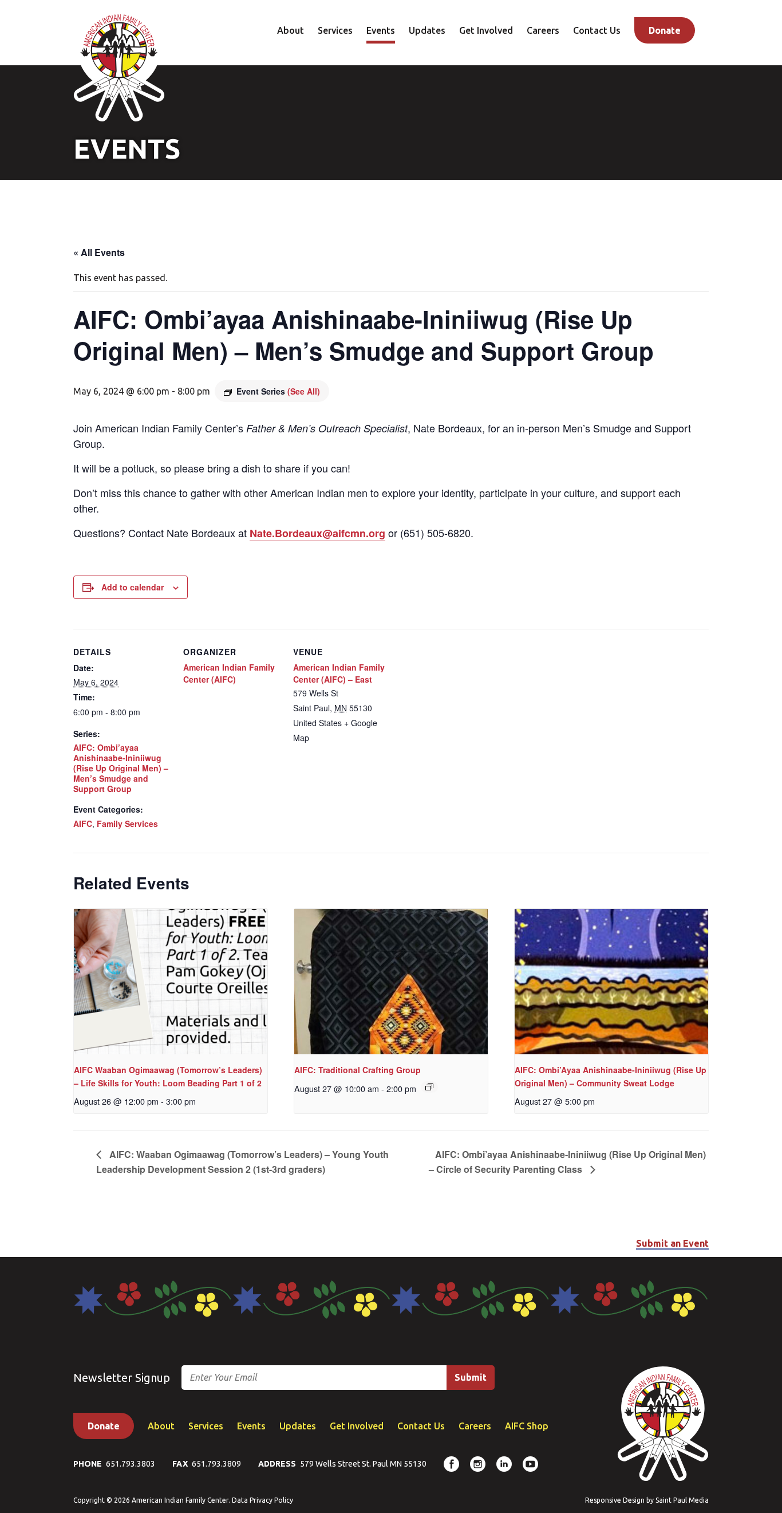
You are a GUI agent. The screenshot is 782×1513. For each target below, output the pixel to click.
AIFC (82, 823)
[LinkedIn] (504, 1464)
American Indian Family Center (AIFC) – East (339, 673)
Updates (427, 30)
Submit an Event (672, 1243)
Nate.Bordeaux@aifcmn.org (317, 533)
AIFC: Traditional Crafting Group (357, 1069)
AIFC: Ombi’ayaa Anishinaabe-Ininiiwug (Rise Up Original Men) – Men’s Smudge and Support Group (120, 768)
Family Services (127, 823)
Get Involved (486, 30)
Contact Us (597, 30)
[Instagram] (477, 1464)
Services (335, 30)
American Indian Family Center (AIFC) (229, 673)
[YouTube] (530, 1464)
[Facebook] (451, 1464)
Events (380, 30)
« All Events (99, 252)
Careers (543, 30)
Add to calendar (132, 587)
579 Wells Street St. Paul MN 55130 (363, 1463)
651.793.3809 (216, 1463)
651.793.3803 (130, 1463)
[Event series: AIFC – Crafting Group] (429, 1086)
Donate (665, 30)
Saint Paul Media (682, 1500)
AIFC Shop (526, 1426)
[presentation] (170, 981)
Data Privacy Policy (262, 1500)
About (290, 30)
